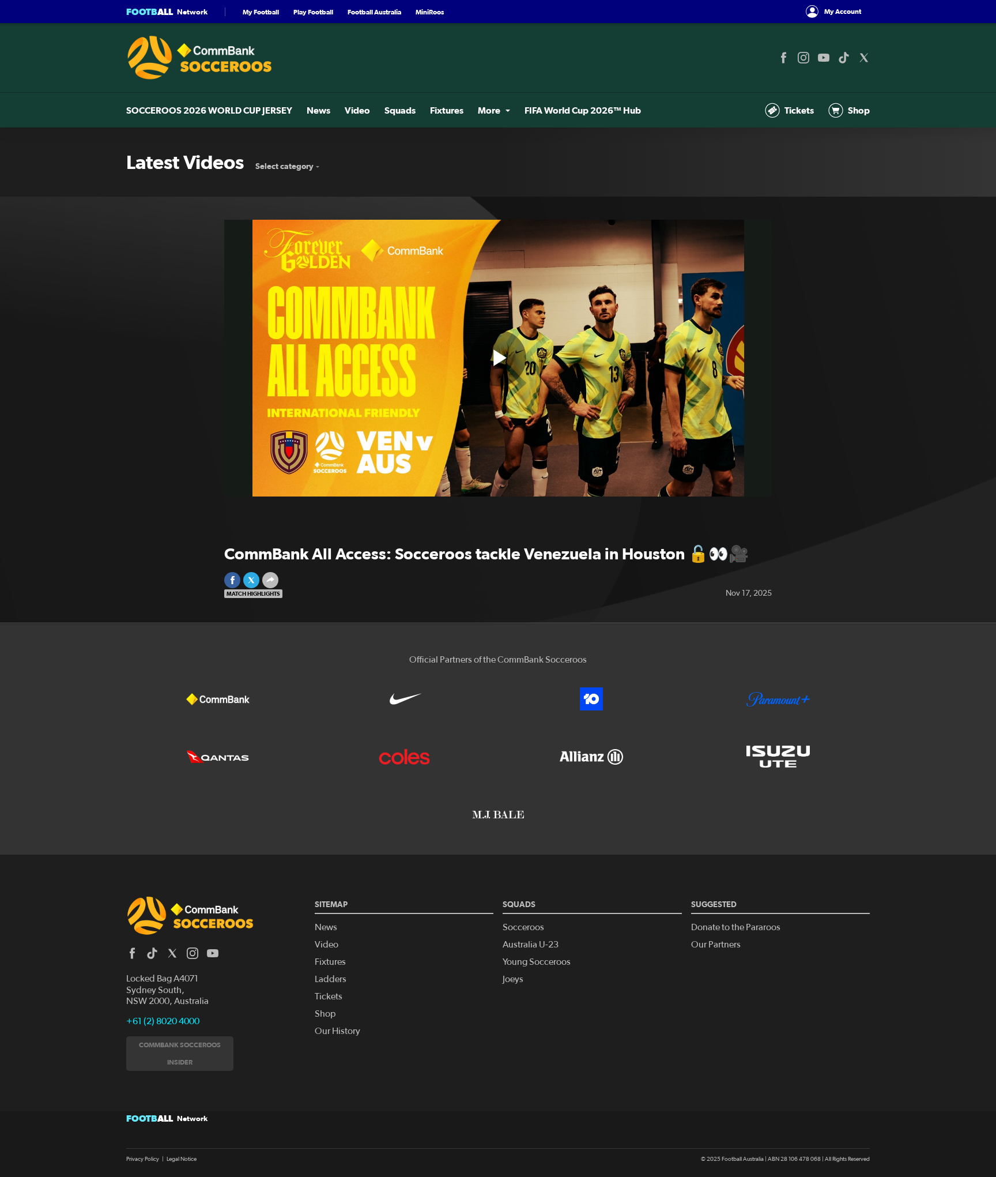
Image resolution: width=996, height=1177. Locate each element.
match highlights (253, 594)
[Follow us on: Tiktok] (844, 57)
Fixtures (446, 110)
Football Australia (374, 12)
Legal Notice (182, 1159)
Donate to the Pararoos (735, 927)
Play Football (313, 12)
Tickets (799, 110)
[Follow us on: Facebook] (783, 57)
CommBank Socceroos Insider (180, 1053)
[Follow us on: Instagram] (803, 57)
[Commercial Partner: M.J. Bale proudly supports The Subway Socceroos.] (498, 814)
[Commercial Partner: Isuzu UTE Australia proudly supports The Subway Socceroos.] (778, 756)
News (318, 110)
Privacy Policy (142, 1159)
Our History (337, 1031)
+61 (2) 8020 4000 (162, 1021)
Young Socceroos (537, 962)
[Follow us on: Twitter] (864, 57)
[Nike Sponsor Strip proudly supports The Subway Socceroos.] (404, 698)
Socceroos (523, 927)
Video (357, 110)
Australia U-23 (531, 944)
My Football (261, 12)
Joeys (513, 979)
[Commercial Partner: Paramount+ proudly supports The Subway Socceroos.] (778, 698)
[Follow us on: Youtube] (823, 57)
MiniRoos (430, 12)
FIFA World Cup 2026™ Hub (583, 110)
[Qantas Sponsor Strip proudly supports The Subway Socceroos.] (218, 756)
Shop (859, 110)
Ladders (330, 979)
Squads (400, 110)
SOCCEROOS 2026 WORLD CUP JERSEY (209, 110)
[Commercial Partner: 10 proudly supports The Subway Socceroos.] (591, 698)
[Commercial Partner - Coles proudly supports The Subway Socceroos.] (404, 756)
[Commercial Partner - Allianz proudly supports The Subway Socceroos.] (591, 756)
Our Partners (716, 944)
